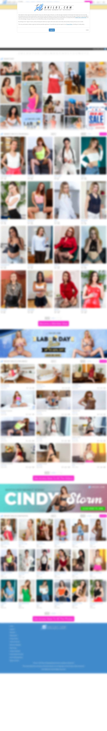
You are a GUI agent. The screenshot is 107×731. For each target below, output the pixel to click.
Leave (87, 30)
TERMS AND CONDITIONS (80, 17)
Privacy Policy (69, 24)
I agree (52, 30)
